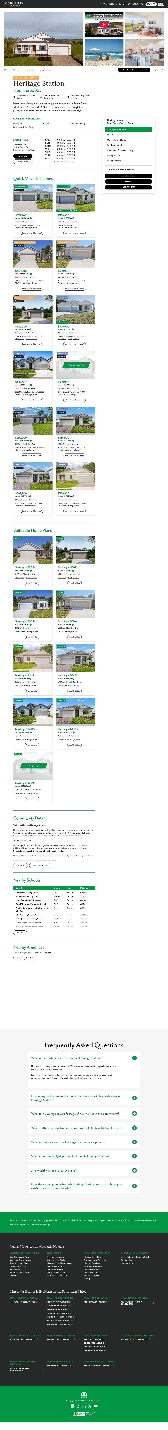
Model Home (112, 135)
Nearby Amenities (114, 160)
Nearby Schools (113, 155)
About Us (120, 4)
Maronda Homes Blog (92, 1257)
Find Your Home (106, 4)
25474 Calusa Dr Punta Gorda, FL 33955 (29, 281)
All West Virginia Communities (98, 1365)
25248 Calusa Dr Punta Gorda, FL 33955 (29, 336)
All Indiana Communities (95, 1302)
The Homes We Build (55, 1269)
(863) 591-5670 (128, 187)
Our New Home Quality (56, 1260)
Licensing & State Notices (20, 1272)
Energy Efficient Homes (56, 1272)
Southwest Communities (59, 1313)
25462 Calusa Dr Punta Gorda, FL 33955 (72, 281)
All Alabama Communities (22, 1302)
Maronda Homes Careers (19, 1263)
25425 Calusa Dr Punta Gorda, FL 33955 (72, 448)
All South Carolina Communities (19, 1369)
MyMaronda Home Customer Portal (135, 1257)
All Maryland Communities (60, 1339)
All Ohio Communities (94, 1339)
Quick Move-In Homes (117, 140)
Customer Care (135, 4)
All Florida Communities (58, 1302)
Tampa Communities (56, 1310)
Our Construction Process (20, 1257)
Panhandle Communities (58, 1324)
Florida (16, 70)
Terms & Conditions (18, 1266)
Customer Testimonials (93, 1266)
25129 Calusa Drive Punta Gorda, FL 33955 (73, 225)
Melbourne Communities (59, 1321)
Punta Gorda (28, 70)
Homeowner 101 (127, 1263)
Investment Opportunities (57, 1275)
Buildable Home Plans (116, 145)
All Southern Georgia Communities (131, 1303)
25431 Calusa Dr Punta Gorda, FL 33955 (29, 503)
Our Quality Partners (55, 1266)
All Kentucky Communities (23, 1339)
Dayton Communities (94, 1351)
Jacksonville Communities (59, 1317)
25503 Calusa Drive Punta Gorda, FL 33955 (30, 225)
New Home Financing (92, 1272)
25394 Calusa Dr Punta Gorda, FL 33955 (72, 503)
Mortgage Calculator (92, 1263)
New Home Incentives (55, 1257)
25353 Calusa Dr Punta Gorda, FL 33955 (72, 392)
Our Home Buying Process (20, 1260)
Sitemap (87, 1278)
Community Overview (116, 129)
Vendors (13, 1275)
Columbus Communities (95, 1347)
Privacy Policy (15, 1269)
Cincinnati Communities (95, 1343)
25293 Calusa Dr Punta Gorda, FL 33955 (29, 392)
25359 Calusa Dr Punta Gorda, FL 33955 (29, 448)
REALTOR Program (91, 1275)
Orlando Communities (58, 1306)
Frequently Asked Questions (95, 1260)
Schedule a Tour (23, 156)
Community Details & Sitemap (120, 150)
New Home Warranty (92, 1269)
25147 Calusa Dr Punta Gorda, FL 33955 (72, 336)
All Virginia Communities (59, 1365)
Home (7, 70)
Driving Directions (23, 161)
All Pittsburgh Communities (134, 1339)
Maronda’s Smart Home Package (59, 1263)
